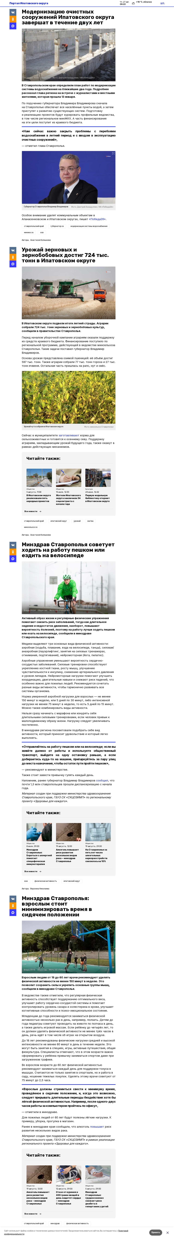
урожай (77, 521)
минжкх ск (28, 232)
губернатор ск (57, 226)
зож (26, 881)
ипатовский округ (59, 521)
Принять (155, 1232)
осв (42, 232)
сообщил (102, 780)
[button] (69, 55)
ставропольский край (34, 226)
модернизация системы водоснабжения (89, 226)
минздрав (55, 1223)
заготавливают (69, 435)
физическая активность (46, 881)
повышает (97, 1126)
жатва (90, 521)
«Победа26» (97, 219)
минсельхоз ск (30, 527)
